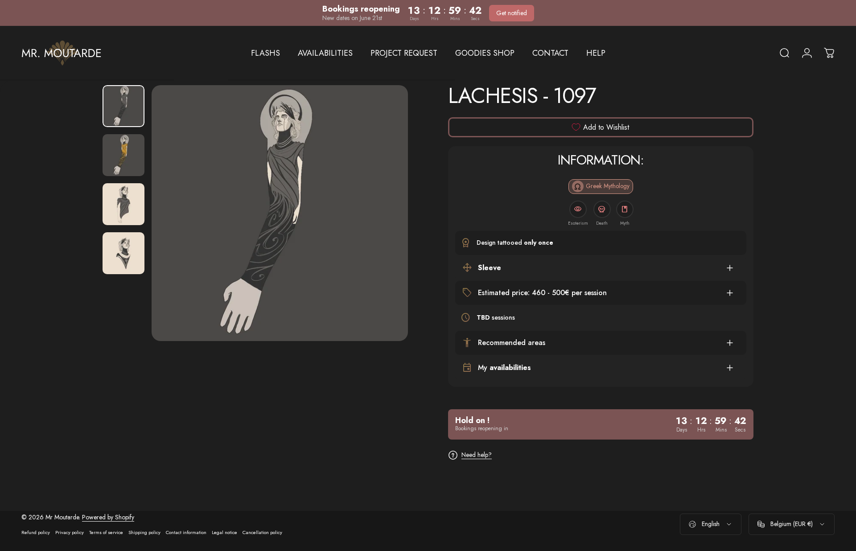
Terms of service (106, 532)
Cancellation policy (262, 532)
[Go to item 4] (123, 253)
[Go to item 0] (123, 106)
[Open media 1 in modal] (280, 213)
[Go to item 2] (123, 155)
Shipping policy (144, 532)
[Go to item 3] (123, 204)
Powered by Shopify (108, 517)
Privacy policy (69, 532)
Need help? (476, 455)
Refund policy (35, 532)
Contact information (186, 532)
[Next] (384, 234)
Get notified (511, 12)
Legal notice (224, 532)
